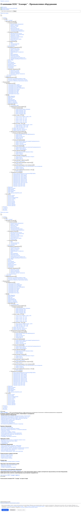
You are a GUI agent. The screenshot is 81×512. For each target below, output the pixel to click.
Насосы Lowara (11, 201)
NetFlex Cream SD (19, 143)
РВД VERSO (11, 191)
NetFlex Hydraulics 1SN (21, 110)
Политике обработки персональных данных (29, 507)
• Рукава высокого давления (7, 454)
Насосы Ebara (11, 196)
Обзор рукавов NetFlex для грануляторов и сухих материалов (29, 166)
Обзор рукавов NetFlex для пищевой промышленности (27, 141)
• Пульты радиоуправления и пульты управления (11, 432)
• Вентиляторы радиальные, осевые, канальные (11, 470)
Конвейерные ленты (15, 48)
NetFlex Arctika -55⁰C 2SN (21, 119)
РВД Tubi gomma (11, 190)
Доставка (5, 209)
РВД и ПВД (10, 59)
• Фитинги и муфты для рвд (7, 455)
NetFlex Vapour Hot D (20, 161)
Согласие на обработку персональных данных (18, 80)
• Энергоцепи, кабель (5, 430)
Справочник (8, 76)
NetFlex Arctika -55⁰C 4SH (21, 122)
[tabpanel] (40, 412)
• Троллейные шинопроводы (7, 427)
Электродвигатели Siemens (14, 89)
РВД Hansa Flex (11, 99)
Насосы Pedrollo (11, 202)
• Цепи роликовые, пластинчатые (8, 450)
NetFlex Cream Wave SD (21, 144)
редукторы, (12, 434)
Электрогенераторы (15, 43)
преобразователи (18, 434)
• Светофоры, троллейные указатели (8, 436)
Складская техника (12, 74)
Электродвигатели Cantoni (14, 84)
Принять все (5, 509)
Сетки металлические (15, 56)
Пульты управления (15, 71)
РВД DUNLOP (11, 97)
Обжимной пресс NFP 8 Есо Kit (20, 180)
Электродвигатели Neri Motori (14, 86)
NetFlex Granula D (19, 167)
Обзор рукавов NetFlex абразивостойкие (24, 151)
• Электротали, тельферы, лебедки (8, 431)
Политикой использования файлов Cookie (15, 506)
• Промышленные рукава (6, 456)
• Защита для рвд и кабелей (6, 458)
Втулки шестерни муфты (16, 39)
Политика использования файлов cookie (16, 78)
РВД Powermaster (11, 188)
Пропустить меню (4, 13)
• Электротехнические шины (7, 421)
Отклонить (12, 509)
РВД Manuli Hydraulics (13, 103)
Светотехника (14, 27)
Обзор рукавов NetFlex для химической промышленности (28, 147)
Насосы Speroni (11, 203)
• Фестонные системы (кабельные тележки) (10, 428)
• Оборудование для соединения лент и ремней (11, 446)
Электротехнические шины (17, 29)
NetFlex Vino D (19, 163)
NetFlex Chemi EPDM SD (21, 149)
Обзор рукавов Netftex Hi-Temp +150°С (24, 124)
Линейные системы (15, 35)
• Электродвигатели (5, 434)
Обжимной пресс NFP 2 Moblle (20, 175)
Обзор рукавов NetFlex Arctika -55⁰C (23, 116)
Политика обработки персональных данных (17, 79)
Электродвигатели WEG (13, 91)
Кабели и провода (14, 25)
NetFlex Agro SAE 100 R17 (19, 128)
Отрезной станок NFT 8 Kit (19, 186)
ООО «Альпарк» (4, 412)
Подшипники (14, 40)
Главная (4, 17)
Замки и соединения (15, 49)
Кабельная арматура (15, 28)
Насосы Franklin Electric (13, 197)
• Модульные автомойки (6, 466)
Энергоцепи (10, 67)
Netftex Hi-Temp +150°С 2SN (22, 127)
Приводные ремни (15, 55)
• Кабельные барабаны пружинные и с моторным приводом (13, 429)
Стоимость (5, 207)
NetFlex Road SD (19, 137)
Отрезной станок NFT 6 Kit (19, 184)
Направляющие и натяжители (17, 52)
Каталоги (5, 206)
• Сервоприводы (4, 443)
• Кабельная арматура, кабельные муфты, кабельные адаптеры (14, 418)
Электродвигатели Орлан (13, 93)
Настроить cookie (21, 509)
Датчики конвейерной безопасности (18, 58)
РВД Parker (10, 187)
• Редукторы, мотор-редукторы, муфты (9, 440)
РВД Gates (10, 98)
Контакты (5, 210)
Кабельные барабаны (15, 72)
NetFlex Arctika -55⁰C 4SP (21, 120)
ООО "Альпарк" (9, 20)
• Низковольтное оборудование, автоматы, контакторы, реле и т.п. (15, 417)
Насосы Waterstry (11, 204)
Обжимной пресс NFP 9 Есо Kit (20, 181)
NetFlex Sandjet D (19, 154)
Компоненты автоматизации (17, 36)
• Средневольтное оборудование (7, 420)
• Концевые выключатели (6, 435)
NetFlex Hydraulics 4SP (20, 112)
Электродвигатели (15, 37)
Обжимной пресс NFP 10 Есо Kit (20, 182)
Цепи (12, 53)
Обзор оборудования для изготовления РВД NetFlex (24, 173)
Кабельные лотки (14, 26)
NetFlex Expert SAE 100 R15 (19, 130)
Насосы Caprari (11, 195)
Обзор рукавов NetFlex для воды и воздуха (25, 156)
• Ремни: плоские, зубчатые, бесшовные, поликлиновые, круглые (15, 447)
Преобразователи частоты (16, 33)
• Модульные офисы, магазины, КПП (9, 464)
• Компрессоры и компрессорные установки (10, 461)
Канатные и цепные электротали (18, 73)
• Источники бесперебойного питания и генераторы (12, 423)
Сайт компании (10, 475)
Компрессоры (11, 64)
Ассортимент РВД (15, 105)
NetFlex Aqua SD (19, 158)
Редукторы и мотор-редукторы (17, 34)
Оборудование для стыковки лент (18, 57)
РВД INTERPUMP (12, 100)
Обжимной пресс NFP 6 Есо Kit (20, 179)
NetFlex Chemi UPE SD (21, 148)
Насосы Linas (11, 199)
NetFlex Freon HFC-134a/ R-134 (20, 129)
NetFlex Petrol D (19, 171)
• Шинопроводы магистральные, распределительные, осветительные (15, 415)
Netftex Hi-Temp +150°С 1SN (22, 125)
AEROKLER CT (19, 138)
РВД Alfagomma (11, 96)
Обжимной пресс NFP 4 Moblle (20, 178)
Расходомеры (11, 66)
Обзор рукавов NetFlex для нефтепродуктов (25, 134)
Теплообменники (12, 63)
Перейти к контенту (5, 1)
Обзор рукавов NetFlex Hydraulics (23, 109)
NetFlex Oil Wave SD (20, 136)
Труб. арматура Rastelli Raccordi (15, 192)
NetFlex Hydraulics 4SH (21, 113)
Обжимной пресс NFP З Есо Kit (20, 176)
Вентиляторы (11, 62)
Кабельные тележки (15, 70)
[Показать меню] (1, 14)
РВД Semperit (11, 189)
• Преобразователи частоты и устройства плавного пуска (13, 439)
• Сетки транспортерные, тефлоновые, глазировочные (12, 448)
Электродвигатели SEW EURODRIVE (16, 88)
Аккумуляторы (14, 44)
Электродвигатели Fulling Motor (15, 85)
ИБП (12, 42)
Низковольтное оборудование (17, 24)
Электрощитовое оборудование (17, 30)
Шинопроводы (11, 46)
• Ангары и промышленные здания (8, 467)
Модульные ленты (15, 50)
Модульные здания (12, 65)
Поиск (15, 11)
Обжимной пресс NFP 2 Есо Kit (20, 174)
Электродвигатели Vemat (13, 90)
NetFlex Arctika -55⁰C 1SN (21, 118)
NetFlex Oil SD (19, 135)
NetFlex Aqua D (19, 157)
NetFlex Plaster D (19, 153)
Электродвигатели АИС (13, 92)
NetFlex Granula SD (20, 168)
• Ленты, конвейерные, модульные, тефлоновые (11, 445)
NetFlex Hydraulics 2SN (21, 111)
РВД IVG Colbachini (12, 101)
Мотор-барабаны (14, 54)
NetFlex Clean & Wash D (21, 142)
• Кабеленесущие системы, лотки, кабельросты (11, 419)
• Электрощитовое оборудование (8, 422)
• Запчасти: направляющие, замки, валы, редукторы (12, 451)
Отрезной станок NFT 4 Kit (19, 183)
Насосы (9, 61)
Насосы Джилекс (12, 205)
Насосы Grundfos (11, 198)
